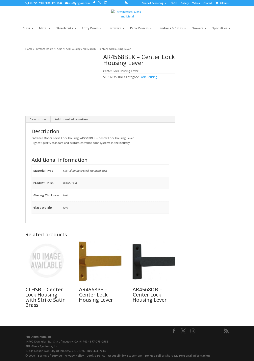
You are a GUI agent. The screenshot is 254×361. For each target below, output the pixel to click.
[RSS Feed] (126, 2)
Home (29, 49)
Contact (207, 3)
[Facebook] (94, 2)
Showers (197, 28)
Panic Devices (139, 28)
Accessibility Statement (125, 355)
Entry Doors (90, 28)
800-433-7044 (54, 3)
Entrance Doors (44, 49)
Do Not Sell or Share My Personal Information (177, 355)
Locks (59, 49)
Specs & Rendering (152, 3)
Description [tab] (38, 119)
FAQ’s (174, 3)
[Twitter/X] (99, 2)
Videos (196, 3)
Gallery (185, 3)
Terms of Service (50, 355)
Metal (43, 28)
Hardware (114, 28)
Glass (26, 28)
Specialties (219, 28)
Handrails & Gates (170, 28)
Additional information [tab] (71, 119)
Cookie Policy (96, 355)
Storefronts (64, 28)
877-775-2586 (36, 3)
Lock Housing (72, 49)
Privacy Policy (74, 355)
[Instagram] (105, 2)
